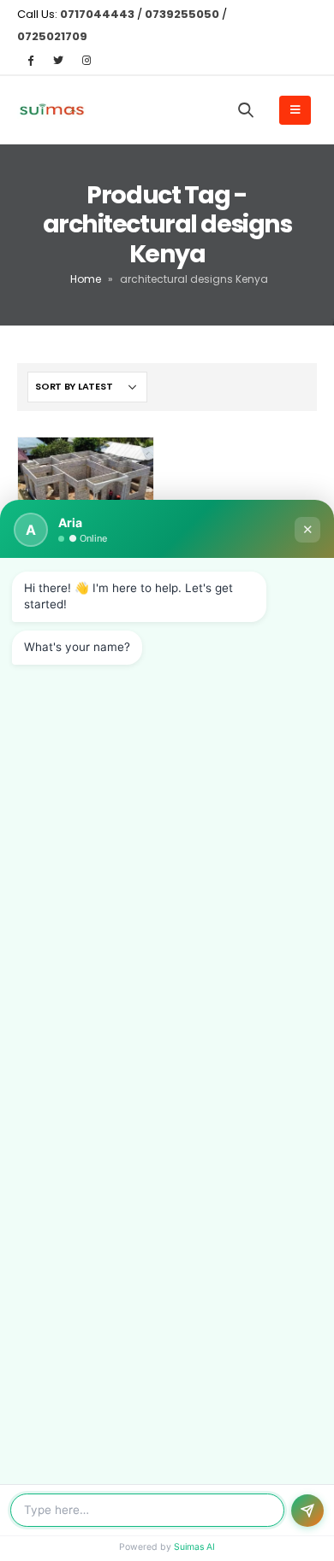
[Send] (307, 1510)
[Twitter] (58, 60)
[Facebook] (30, 60)
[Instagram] (86, 60)
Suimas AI (194, 1546)
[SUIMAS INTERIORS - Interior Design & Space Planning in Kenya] (51, 111)
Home (85, 279)
